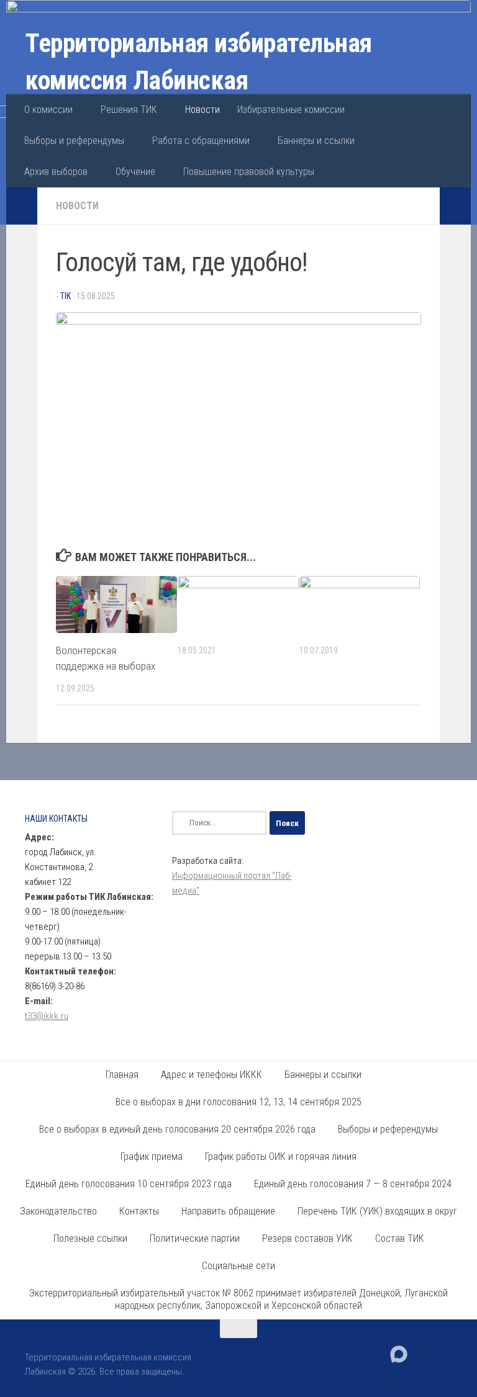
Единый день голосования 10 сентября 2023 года (128, 1184)
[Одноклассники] (443, 1353)
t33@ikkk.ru (46, 1016)
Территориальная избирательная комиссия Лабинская (198, 62)
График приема (151, 1156)
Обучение (135, 171)
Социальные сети (238, 1266)
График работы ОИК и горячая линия (281, 1156)
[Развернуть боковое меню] (21, 206)
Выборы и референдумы (74, 140)
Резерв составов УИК (307, 1238)
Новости (202, 109)
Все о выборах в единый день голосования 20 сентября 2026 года (177, 1129)
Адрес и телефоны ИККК (211, 1074)
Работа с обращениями (201, 140)
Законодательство (58, 1211)
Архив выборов (56, 171)
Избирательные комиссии (291, 109)
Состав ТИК (399, 1238)
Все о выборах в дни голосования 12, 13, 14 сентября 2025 (238, 1102)
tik (65, 296)
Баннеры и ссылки (316, 140)
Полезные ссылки (90, 1238)
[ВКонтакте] (421, 1353)
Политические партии (195, 1238)
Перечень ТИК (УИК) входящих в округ (377, 1211)
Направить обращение (228, 1211)
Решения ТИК (129, 109)
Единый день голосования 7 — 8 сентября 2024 (353, 1184)
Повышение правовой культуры (248, 171)
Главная (122, 1074)
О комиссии (48, 109)
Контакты (139, 1211)
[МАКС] (398, 1354)
